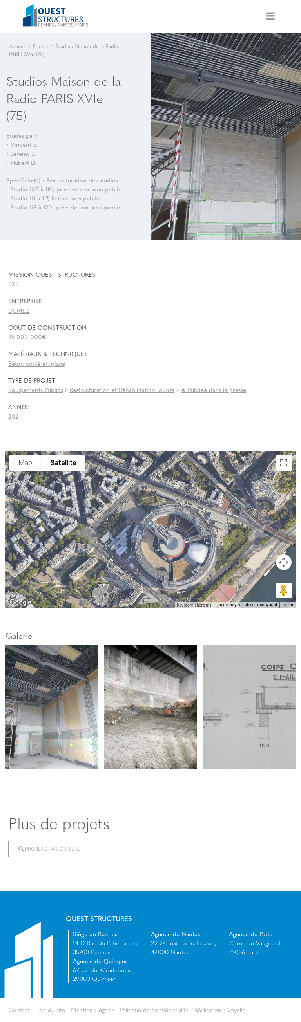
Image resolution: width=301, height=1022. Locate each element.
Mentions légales (92, 1010)
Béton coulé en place (36, 363)
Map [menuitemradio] (25, 463)
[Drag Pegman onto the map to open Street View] (284, 590)
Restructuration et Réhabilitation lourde (121, 389)
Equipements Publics (35, 389)
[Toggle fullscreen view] (284, 463)
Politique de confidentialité (154, 1010)
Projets (41, 46)
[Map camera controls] (284, 562)
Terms (287, 605)
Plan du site (50, 1010)
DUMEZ (19, 310)
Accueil (17, 46)
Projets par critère (52, 849)
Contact (19, 1010)
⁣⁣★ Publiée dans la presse (213, 389)
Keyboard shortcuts (194, 605)
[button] (150, 525)
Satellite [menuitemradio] (63, 463)
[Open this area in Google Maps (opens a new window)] (20, 603)
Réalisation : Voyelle (219, 1010)
